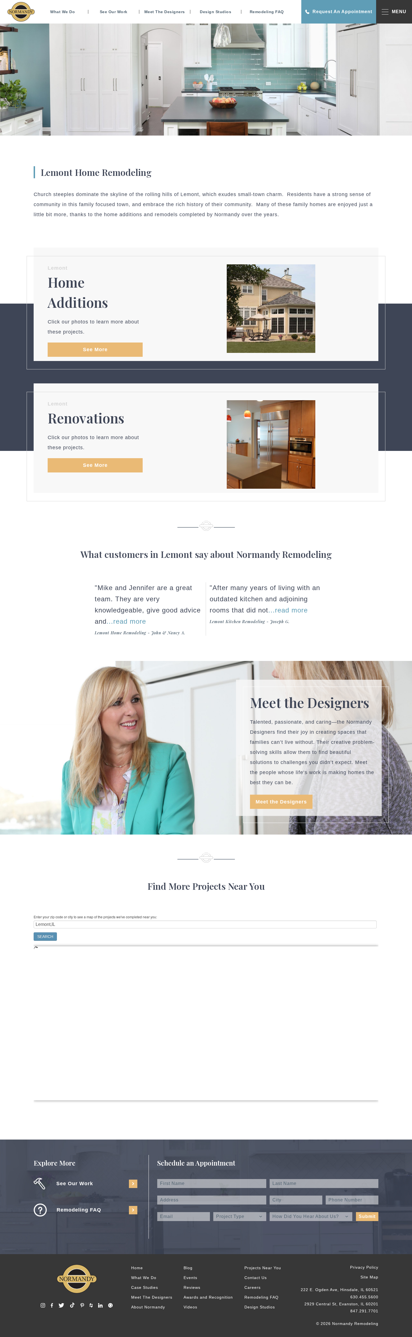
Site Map (369, 1277)
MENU (399, 11)
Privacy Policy (364, 1267)
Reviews (192, 1287)
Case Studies (144, 1287)
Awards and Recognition (208, 1297)
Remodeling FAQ (267, 12)
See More (95, 349)
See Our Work (114, 12)
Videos (190, 1307)
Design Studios (215, 12)
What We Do (62, 12)
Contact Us (255, 1277)
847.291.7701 (364, 1311)
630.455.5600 (364, 1297)
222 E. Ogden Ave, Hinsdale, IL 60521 (339, 1289)
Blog (188, 1268)
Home (137, 1268)
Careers (252, 1287)
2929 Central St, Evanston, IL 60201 (341, 1304)
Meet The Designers (164, 12)
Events (190, 1277)
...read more (126, 621)
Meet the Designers (281, 802)
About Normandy (148, 1307)
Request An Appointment (342, 11)
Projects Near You (262, 1268)
